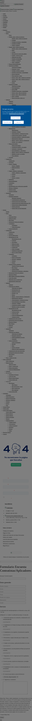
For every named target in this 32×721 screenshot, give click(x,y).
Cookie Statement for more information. (16, 113)
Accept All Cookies (7, 122)
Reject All (19, 122)
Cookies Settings (15, 117)
